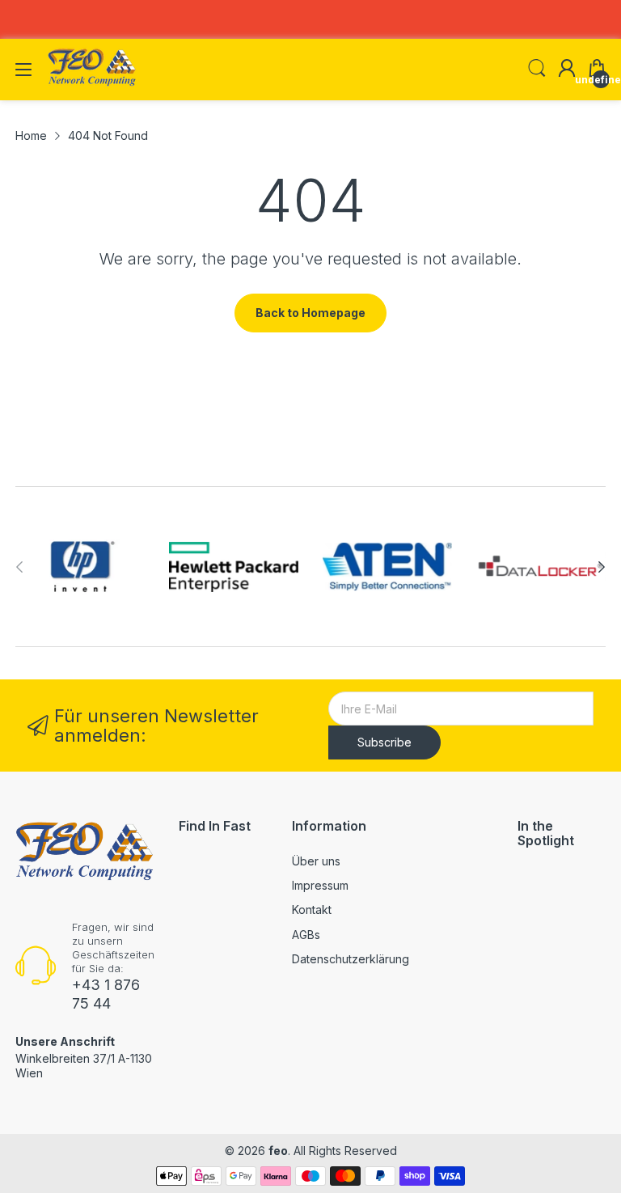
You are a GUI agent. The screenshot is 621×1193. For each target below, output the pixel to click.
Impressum (320, 885)
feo (278, 1150)
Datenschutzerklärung (350, 959)
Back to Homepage (310, 312)
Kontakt (312, 909)
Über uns (316, 861)
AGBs (306, 934)
